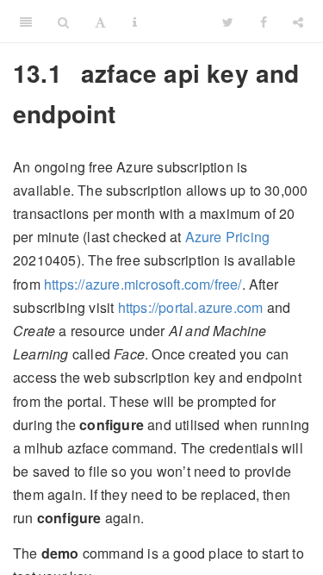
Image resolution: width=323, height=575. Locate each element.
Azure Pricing (227, 237)
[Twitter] (227, 21)
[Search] (63, 21)
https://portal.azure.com (191, 307)
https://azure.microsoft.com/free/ (143, 284)
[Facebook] (263, 21)
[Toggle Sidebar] (26, 21)
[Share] (298, 21)
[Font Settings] (100, 21)
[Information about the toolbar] (135, 21)
